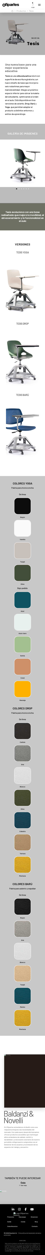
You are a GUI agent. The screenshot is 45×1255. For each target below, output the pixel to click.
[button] (33, 5)
